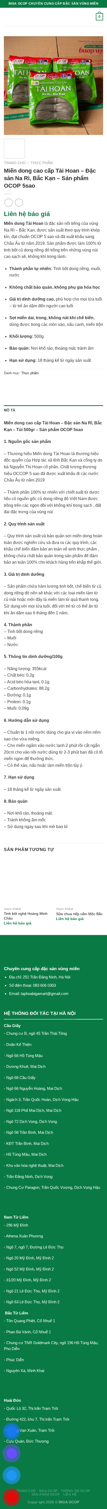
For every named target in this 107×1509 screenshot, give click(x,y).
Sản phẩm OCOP (46, 1494)
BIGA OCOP (48, 1491)
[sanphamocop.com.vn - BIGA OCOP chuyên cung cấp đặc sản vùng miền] (53, 17)
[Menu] (7, 16)
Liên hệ (70, 1494)
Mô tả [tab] (9, 410)
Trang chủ (14, 163)
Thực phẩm (42, 163)
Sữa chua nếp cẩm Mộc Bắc (79, 914)
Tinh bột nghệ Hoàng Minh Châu (26, 916)
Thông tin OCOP (75, 1491)
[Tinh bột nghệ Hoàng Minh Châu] (27, 881)
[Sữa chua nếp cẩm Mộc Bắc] (79, 881)
